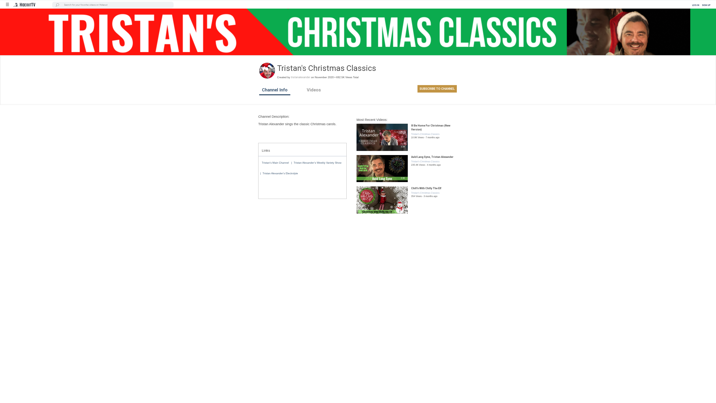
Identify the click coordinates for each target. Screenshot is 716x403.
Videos (314, 90)
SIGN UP (706, 5)
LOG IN (695, 5)
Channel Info (275, 90)
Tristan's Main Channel (275, 162)
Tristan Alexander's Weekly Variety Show (317, 162)
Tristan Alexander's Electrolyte (280, 173)
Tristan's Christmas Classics (425, 134)
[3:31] (382, 213)
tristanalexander (300, 77)
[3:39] (382, 151)
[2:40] (382, 182)
